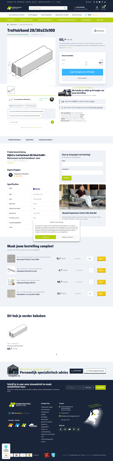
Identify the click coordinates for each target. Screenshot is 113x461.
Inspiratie (28, 2)
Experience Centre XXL (44, 2)
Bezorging (9, 2)
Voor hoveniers (45, 409)
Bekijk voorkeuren (67, 237)
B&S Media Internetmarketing (99, 455)
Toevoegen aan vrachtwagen (84, 71)
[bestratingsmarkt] (23, 404)
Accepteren (45, 237)
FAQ (15, 2)
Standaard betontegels (27, 257)
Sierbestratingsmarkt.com (75, 455)
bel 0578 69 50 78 (38, 127)
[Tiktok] (78, 429)
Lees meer (68, 47)
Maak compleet (82, 78)
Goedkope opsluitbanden (35, 269)
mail (32, 127)
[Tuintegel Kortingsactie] (25, 338)
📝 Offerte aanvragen (30, 106)
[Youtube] (99, 2)
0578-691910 (80, 7)
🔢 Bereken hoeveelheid (16, 106)
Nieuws (89, 2)
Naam (63, 161)
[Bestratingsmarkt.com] (10, 425)
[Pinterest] (101, 2)
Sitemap (83, 455)
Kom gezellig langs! (67, 222)
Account (97, 9)
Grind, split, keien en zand (33, 280)
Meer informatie (98, 107)
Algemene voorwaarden (48, 434)
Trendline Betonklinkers (27, 292)
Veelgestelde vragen (47, 407)
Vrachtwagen (103, 8)
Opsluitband (24, 269)
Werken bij (44, 424)
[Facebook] (93, 2)
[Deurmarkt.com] (17, 425)
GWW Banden (13, 24)
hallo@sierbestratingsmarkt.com (70, 416)
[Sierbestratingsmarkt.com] (24, 425)
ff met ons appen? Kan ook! (96, 371)
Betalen (43, 414)
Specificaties (29, 140)
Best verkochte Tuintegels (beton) (42, 257)
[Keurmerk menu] (9, 444)
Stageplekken (45, 427)
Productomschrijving (14, 140)
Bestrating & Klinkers (39, 292)
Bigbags (23, 280)
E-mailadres (65, 169)
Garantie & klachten (46, 422)
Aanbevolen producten (45, 140)
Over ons (34, 2)
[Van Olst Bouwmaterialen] (32, 425)
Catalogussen (45, 412)
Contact (58, 2)
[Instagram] (96, 2)
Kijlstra (92, 101)
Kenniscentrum (21, 2)
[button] (6, 451)
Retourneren (44, 419)
